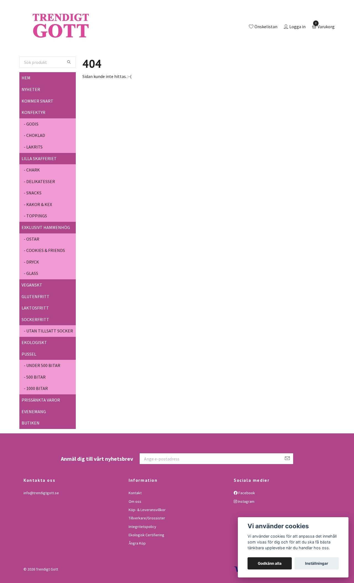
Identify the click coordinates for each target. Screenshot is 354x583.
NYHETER (31, 112)
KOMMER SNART (37, 123)
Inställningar (316, 563)
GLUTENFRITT (36, 319)
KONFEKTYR (33, 135)
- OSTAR (31, 261)
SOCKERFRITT (35, 342)
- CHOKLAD (34, 158)
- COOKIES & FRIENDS (44, 273)
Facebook (246, 515)
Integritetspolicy (142, 549)
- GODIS (31, 146)
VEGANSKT (32, 307)
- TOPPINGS (35, 238)
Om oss (135, 524)
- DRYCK (31, 284)
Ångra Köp (137, 566)
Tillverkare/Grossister (147, 540)
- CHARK (32, 192)
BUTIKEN (31, 445)
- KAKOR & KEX (38, 227)
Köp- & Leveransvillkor (147, 532)
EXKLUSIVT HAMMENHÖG (46, 250)
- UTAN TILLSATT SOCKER (48, 353)
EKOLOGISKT (34, 365)
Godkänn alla (270, 563)
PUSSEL (29, 376)
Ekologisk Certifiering (146, 557)
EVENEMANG (34, 434)
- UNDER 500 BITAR (42, 388)
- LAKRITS (33, 169)
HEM (26, 100)
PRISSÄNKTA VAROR (41, 422)
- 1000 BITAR (36, 411)
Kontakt (135, 515)
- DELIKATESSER (39, 204)
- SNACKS (32, 215)
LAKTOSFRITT (35, 330)
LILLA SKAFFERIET (39, 181)
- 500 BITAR (35, 399)
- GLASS (31, 296)
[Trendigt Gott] (84, 38)
